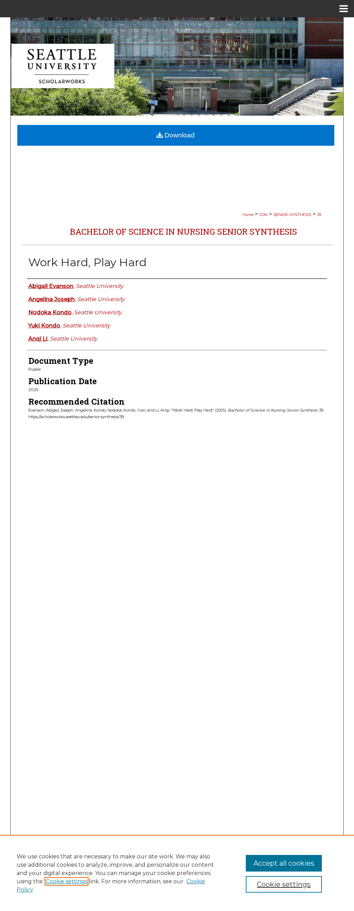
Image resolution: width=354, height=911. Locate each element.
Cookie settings (66, 881)
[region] (177, 873)
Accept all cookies (283, 863)
